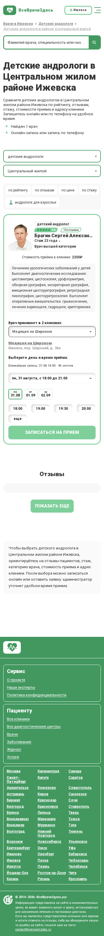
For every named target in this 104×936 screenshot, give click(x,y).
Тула (72, 825)
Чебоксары (78, 860)
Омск (42, 848)
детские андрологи (25, 156)
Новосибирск (49, 842)
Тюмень (75, 831)
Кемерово (47, 788)
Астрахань (15, 794)
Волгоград (16, 831)
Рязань (44, 879)
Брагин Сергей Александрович (65, 235)
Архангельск (18, 788)
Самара (74, 771)
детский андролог (53, 224)
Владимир (15, 825)
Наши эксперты (21, 687)
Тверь (73, 813)
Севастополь (80, 788)
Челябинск (78, 866)
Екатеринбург (18, 848)
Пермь (43, 866)
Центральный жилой (27, 171)
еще (18, 418)
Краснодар (47, 800)
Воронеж (15, 842)
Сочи (72, 800)
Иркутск (14, 866)
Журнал (14, 749)
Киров (43, 794)
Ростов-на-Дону (52, 873)
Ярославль (77, 879)
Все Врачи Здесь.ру (12, 647)
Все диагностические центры (34, 726)
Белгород (15, 807)
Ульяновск (77, 842)
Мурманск (46, 825)
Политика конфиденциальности (36, 695)
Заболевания (19, 742)
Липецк (44, 813)
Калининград (49, 771)
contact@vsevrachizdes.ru (33, 929)
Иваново (14, 854)
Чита (72, 873)
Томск (74, 819)
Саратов (75, 778)
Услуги (13, 757)
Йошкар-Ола (17, 873)
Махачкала (46, 819)
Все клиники (18, 719)
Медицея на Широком (30, 343)
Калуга (43, 778)
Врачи (12, 734)
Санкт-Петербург (16, 780)
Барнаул (13, 800)
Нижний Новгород (46, 833)
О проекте (16, 680)
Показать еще (52, 506)
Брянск (13, 813)
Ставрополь (78, 807)
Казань (12, 879)
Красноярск (48, 807)
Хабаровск (77, 854)
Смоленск (77, 794)
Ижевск (14, 860)
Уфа (71, 848)
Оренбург (46, 854)
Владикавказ (18, 819)
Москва (14, 771)
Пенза (43, 860)
